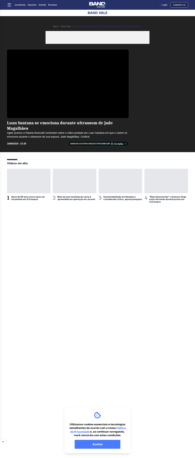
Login (164, 5)
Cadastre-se (179, 5)
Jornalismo (20, 5)
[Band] (97, 5)
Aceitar (97, 444)
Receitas (52, 5)
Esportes (32, 5)
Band (55, 26)
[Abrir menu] (9, 5)
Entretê (42, 5)
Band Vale (66, 26)
